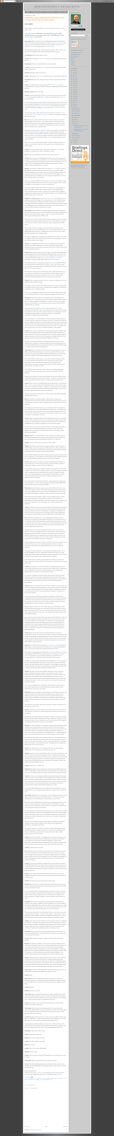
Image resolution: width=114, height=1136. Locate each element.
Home (46, 1126)
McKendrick (31, 1079)
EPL (40, 268)
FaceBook (73, 57)
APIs (31, 160)
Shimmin (37, 1079)
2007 (74, 140)
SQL (26, 264)
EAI (36, 268)
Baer (30, 1078)
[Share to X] (28, 24)
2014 (74, 94)
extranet (32, 385)
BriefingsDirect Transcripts (57, 6)
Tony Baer (43, 67)
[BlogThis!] (27, 24)
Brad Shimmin (41, 76)
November (76, 111)
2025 (74, 70)
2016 (74, 90)
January (76, 137)
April (75, 133)
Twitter (72, 63)
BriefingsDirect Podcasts (76, 52)
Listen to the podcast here (30, 33)
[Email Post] (31, 1076)
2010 (74, 102)
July (75, 119)
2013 (74, 96)
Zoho (26, 620)
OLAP (45, 264)
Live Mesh (27, 97)
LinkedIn (73, 61)
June (75, 121)
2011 (74, 100)
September (76, 115)
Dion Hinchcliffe (42, 308)
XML (39, 130)
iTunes (72, 59)
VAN (37, 194)
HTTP (31, 130)
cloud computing (60, 43)
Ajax (37, 125)
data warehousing (58, 257)
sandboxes (62, 551)
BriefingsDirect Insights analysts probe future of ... (81, 126)
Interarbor (54, 1078)
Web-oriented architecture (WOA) (41, 105)
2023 (74, 75)
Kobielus (60, 1078)
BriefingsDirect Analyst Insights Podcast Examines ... (81, 130)
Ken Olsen (39, 748)
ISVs (35, 456)
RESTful (45, 130)
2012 (74, 98)
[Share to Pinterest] (32, 24)
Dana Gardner (33, 46)
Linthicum (49, 137)
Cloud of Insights (75, 56)
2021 (74, 79)
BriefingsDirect (55, 33)
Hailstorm (35, 765)
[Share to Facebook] (30, 24)
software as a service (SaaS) (51, 198)
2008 (74, 107)
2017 (74, 87)
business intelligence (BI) (47, 257)
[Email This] (25, 24)
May (75, 124)
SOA (41, 1079)
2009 (74, 105)
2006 (74, 142)
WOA (51, 1079)
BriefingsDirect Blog (75, 54)
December (76, 109)
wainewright (46, 1079)
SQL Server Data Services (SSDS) (52, 645)
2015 (74, 92)
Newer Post (27, 1126)
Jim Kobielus (42, 58)
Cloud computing (37, 1078)
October (76, 113)
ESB (31, 268)
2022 (74, 77)
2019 (74, 83)
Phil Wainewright (55, 85)
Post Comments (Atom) (36, 1130)
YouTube (73, 65)
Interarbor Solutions (29, 37)
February (76, 135)
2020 (74, 81)
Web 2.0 (57, 308)
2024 (74, 72)
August (76, 117)
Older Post (65, 1126)
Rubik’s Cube (53, 168)
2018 (74, 85)
